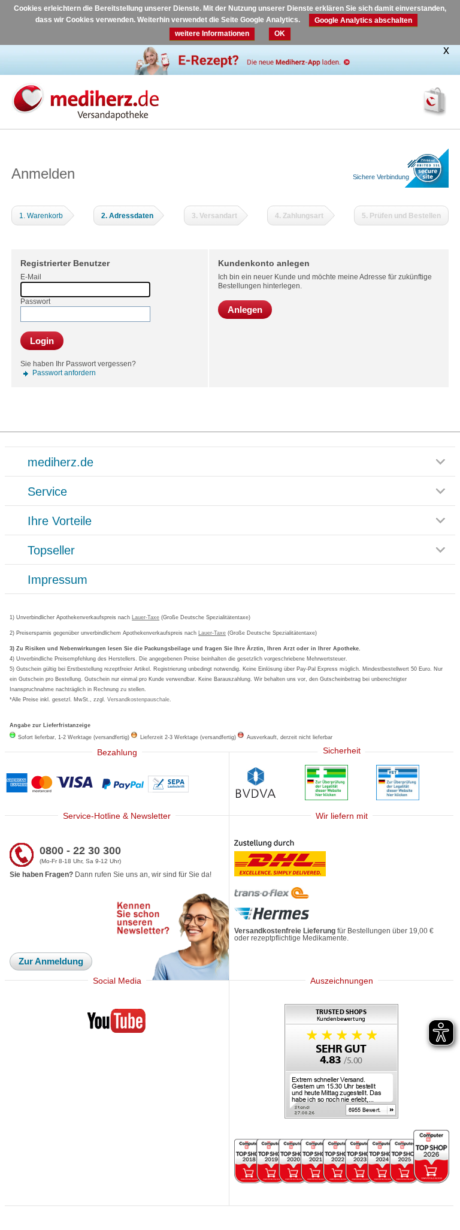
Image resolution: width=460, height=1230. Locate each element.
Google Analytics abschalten (363, 20)
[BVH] (255, 784)
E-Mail (30, 277)
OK (279, 33)
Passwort (35, 301)
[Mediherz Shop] (136, 101)
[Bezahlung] (117, 784)
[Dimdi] (326, 784)
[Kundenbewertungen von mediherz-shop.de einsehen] (341, 1062)
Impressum (57, 580)
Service (47, 492)
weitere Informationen (212, 33)
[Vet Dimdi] (397, 784)
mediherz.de (60, 463)
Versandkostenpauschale (138, 700)
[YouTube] (116, 1023)
